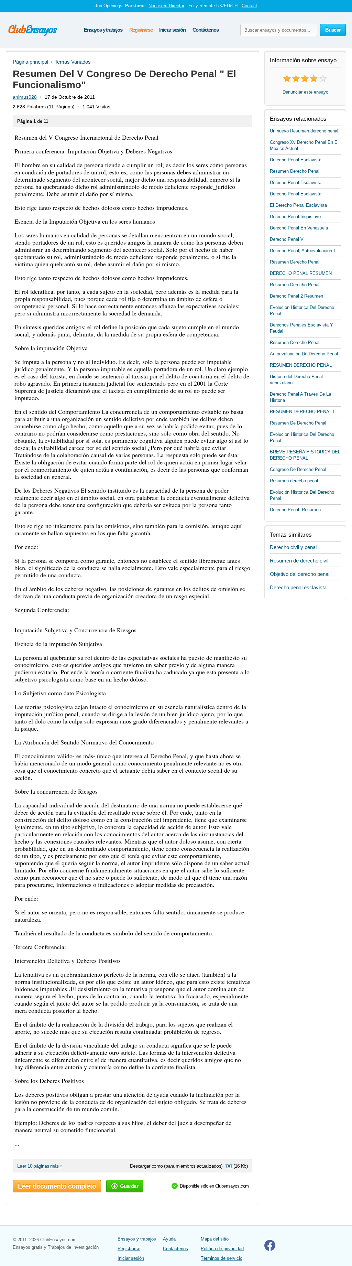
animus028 (25, 97)
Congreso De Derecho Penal (298, 469)
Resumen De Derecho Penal (298, 423)
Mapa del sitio (215, 1239)
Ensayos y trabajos (103, 30)
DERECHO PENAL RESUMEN (301, 273)
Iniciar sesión (172, 30)
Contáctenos (205, 30)
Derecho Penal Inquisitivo (295, 216)
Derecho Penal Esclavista (295, 159)
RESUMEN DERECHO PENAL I (302, 411)
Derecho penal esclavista (298, 587)
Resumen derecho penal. (294, 480)
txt (229, 1165)
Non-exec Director (166, 5)
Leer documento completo (57, 1186)
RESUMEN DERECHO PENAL (301, 365)
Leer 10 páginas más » (39, 1166)
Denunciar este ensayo (305, 92)
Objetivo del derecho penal (299, 574)
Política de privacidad (222, 1248)
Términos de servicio (221, 1258)
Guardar (129, 1186)
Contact (249, 5)
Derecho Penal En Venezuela (299, 227)
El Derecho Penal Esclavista (298, 205)
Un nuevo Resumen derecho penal (304, 130)
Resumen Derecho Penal (294, 171)
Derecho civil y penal (293, 547)
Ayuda (169, 1239)
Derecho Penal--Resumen (295, 509)
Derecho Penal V (287, 239)
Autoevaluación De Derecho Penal (304, 353)
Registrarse (141, 30)
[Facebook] (269, 1249)
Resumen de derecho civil (299, 561)
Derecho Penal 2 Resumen (296, 296)
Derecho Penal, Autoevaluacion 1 (303, 250)
